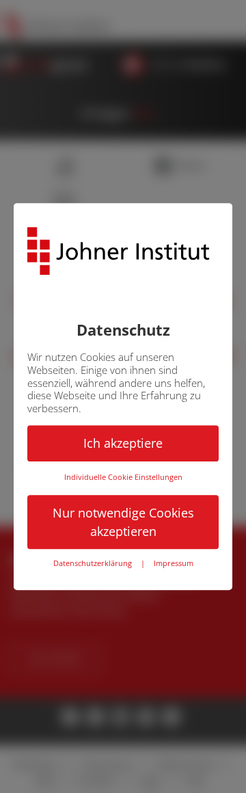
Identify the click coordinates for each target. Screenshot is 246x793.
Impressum (173, 564)
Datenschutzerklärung (92, 564)
